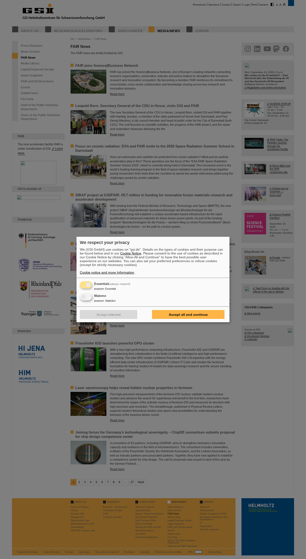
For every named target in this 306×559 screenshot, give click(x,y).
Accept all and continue (188, 314)
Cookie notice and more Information (107, 272)
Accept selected (108, 314)
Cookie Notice (130, 253)
